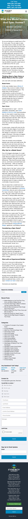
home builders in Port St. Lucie (12, 111)
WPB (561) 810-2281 (14, 3)
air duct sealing (8, 359)
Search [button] (23, 292)
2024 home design (9, 333)
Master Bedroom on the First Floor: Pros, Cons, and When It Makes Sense (14, 301)
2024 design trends (9, 331)
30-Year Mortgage (8, 328)
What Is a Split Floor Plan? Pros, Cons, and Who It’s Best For (15, 311)
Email (2, 449)
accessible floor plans (10, 340)
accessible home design (10, 341)
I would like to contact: (8, 383)
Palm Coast (6, 396)
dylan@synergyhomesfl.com (14, 493)
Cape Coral (6, 393)
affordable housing (9, 355)
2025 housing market (9, 338)
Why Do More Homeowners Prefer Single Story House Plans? (14, 307)
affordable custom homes (11, 348)
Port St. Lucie (7, 388)
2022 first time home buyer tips (13, 330)
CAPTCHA (4, 428)
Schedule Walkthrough (15, 504)
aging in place (8, 356)
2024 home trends (9, 336)
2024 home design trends (11, 335)
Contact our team (10, 281)
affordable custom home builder (12, 346)
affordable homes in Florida (11, 351)
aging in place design (10, 358)
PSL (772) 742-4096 (14, 5)
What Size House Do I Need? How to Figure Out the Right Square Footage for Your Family (14, 315)
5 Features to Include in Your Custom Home (13, 326)
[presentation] (12, 432)
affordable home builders (11, 350)
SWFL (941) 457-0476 (14, 7)
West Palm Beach (8, 385)
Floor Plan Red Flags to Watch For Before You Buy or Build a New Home (15, 304)
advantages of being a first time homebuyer (13, 344)
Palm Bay (6, 391)
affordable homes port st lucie (12, 353)
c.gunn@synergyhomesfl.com (14, 499)
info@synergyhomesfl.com (14, 479)
